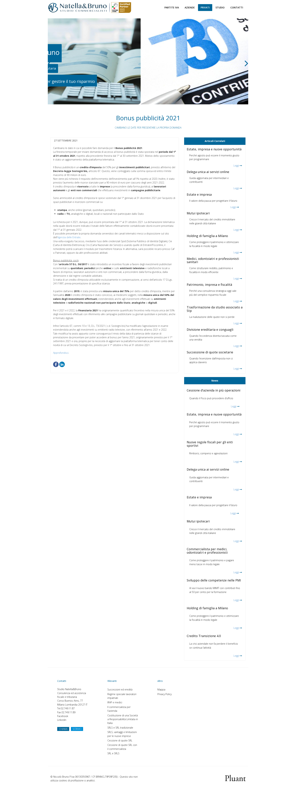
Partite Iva (171, 7)
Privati (205, 7)
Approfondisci (61, 352)
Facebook (62, 716)
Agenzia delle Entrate (69, 237)
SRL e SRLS (113, 753)
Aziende (190, 7)
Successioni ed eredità (119, 689)
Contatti (236, 7)
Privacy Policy (164, 694)
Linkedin (61, 719)
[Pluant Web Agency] (235, 777)
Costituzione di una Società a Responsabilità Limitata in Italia (122, 719)
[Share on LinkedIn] (62, 364)
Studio (220, 7)
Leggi (236, 165)
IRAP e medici (114, 702)
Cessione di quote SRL (119, 740)
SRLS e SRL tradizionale (120, 727)
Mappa (161, 689)
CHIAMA (63, 729)
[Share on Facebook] (56, 364)
